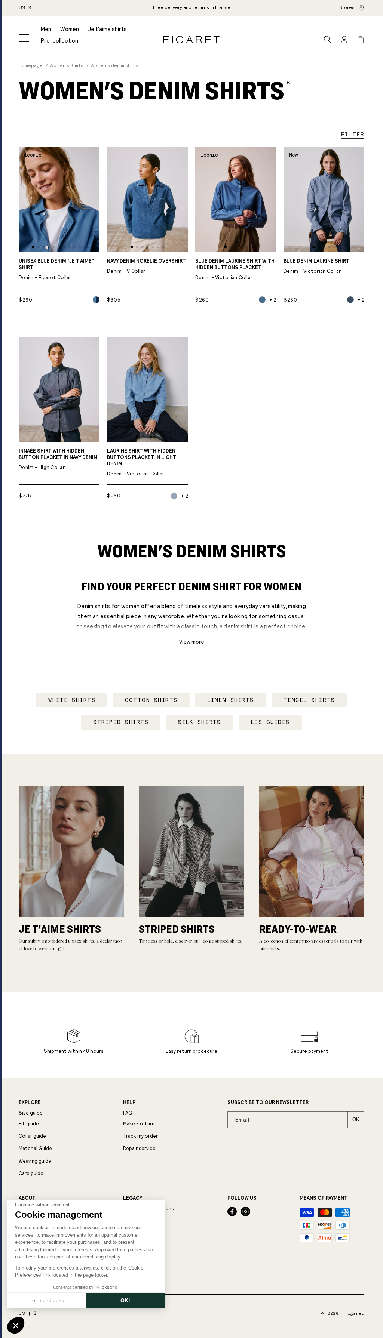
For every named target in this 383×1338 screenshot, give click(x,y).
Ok (355, 1119)
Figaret (354, 1313)
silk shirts (199, 722)
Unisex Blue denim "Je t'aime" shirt (56, 269)
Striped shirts (120, 722)
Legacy (132, 1198)
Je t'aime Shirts (60, 928)
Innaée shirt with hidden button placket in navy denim (58, 459)
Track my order (140, 1136)
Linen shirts (230, 700)
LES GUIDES (270, 722)
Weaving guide (35, 1161)
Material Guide (35, 1148)
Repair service (139, 1148)
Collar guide (32, 1136)
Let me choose (46, 1300)
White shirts (71, 700)
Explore (30, 1103)
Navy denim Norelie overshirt (146, 266)
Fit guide (29, 1123)
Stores (347, 7)
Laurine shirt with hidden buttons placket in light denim (141, 462)
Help (129, 1103)
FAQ (127, 1113)
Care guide (31, 1173)
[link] (191, 8)
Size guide (31, 1113)
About (27, 1198)
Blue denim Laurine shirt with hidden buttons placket (235, 269)
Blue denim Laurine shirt (316, 266)
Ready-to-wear (298, 928)
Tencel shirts (309, 700)
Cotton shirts (151, 700)
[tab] (33, 247)
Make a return (138, 1123)
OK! (125, 1300)
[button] (24, 38)
